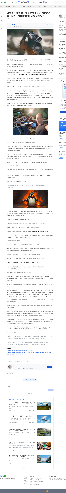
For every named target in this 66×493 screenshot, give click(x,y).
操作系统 (11, 373)
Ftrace (32, 95)
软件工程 (61, 64)
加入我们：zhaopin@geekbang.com (36, 482)
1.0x (50, 24)
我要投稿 (25, 478)
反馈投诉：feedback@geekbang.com (36, 481)
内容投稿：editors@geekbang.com (36, 478)
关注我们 (25, 483)
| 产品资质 (61, 491)
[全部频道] (65, 6)
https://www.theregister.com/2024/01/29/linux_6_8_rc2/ (20, 350)
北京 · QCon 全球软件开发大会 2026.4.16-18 (57, 478)
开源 (61, 55)
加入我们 (25, 481)
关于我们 (25, 477)
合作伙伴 (25, 480)
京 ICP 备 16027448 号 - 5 (40, 491)
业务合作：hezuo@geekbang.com (36, 479)
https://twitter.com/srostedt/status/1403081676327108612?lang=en (23, 356)
